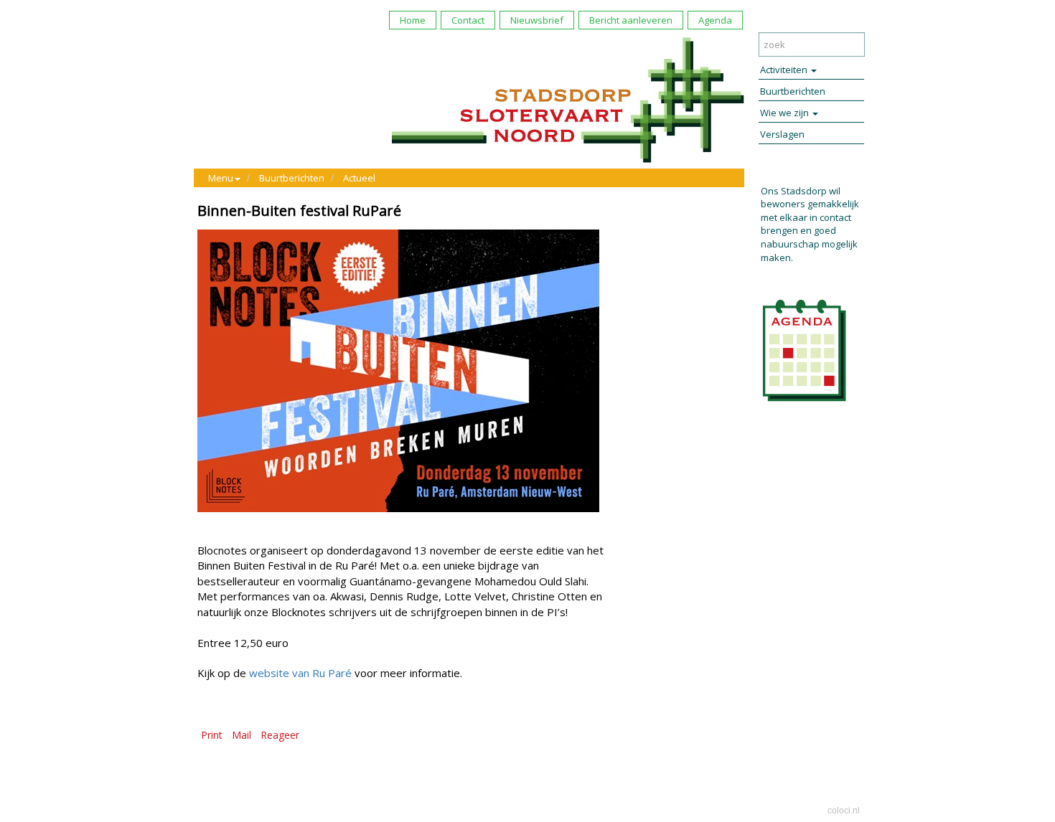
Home (413, 20)
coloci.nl (843, 811)
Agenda (715, 20)
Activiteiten (785, 69)
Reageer (280, 735)
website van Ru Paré (300, 673)
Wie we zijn (785, 112)
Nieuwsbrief (536, 20)
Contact (467, 20)
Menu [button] (220, 177)
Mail (241, 735)
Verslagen (782, 134)
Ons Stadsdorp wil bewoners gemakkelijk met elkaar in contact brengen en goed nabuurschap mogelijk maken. (810, 224)
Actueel (359, 177)
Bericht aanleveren (630, 20)
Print (211, 735)
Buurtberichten (291, 177)
